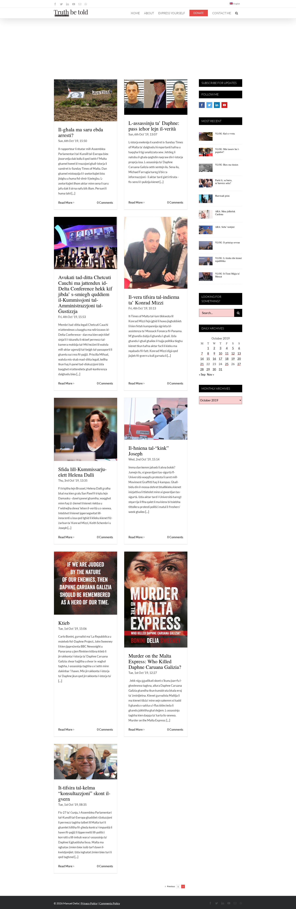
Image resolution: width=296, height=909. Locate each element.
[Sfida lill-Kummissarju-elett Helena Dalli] (85, 429)
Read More (65, 202)
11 (227, 353)
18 (227, 359)
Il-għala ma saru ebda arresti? (80, 132)
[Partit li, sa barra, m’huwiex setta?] (206, 184)
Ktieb (64, 622)
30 (214, 369)
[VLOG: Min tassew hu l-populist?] (206, 153)
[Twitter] (209, 105)
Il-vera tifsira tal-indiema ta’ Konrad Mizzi (153, 299)
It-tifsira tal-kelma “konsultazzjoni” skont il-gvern (84, 793)
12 (233, 353)
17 (220, 359)
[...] (73, 193)
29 (208, 369)
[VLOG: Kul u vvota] (206, 137)
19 (233, 359)
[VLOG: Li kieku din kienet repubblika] (206, 262)
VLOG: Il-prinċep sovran (227, 242)
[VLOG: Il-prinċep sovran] (206, 246)
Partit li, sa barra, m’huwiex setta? (223, 182)
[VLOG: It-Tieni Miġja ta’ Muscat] (206, 277)
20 (239, 359)
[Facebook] (202, 105)
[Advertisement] (148, 44)
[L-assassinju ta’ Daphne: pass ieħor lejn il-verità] (155, 97)
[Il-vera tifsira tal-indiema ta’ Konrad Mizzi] (155, 253)
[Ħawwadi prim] (206, 199)
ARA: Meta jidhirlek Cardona (225, 213)
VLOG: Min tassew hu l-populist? (227, 150)
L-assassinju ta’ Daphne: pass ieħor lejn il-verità (153, 125)
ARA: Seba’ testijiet (225, 226)
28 (202, 369)
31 (220, 369)
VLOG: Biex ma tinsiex (226, 164)
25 (227, 364)
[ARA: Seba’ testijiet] (206, 231)
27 (239, 364)
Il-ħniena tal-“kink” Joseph (148, 450)
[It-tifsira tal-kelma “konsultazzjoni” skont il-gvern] (85, 761)
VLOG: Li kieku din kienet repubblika (228, 259)
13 (239, 353)
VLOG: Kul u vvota (225, 133)
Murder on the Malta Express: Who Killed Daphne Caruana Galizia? (154, 661)
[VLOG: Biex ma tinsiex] (206, 168)
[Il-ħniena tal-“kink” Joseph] (155, 419)
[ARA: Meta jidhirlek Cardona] (206, 215)
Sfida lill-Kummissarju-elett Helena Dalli (82, 472)
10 (220, 353)
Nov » (210, 374)
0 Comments (105, 202)
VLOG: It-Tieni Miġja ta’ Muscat (227, 275)
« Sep (202, 374)
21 (202, 364)
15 (208, 359)
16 (214, 359)
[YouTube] (224, 105)
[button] (236, 13)
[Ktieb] (85, 583)
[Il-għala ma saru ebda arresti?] (85, 100)
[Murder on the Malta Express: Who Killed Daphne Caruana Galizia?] (155, 600)
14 (202, 359)
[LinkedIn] (217, 105)
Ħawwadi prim (222, 195)
